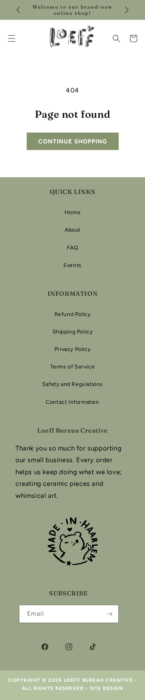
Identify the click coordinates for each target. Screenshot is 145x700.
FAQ (72, 247)
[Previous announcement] (18, 10)
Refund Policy (73, 314)
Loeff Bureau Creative (98, 680)
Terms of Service (72, 366)
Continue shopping (72, 141)
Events (72, 265)
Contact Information (72, 402)
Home (72, 212)
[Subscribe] (109, 614)
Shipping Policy (73, 331)
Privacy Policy (72, 349)
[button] (116, 38)
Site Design (106, 688)
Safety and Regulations (72, 384)
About (72, 230)
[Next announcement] (126, 10)
